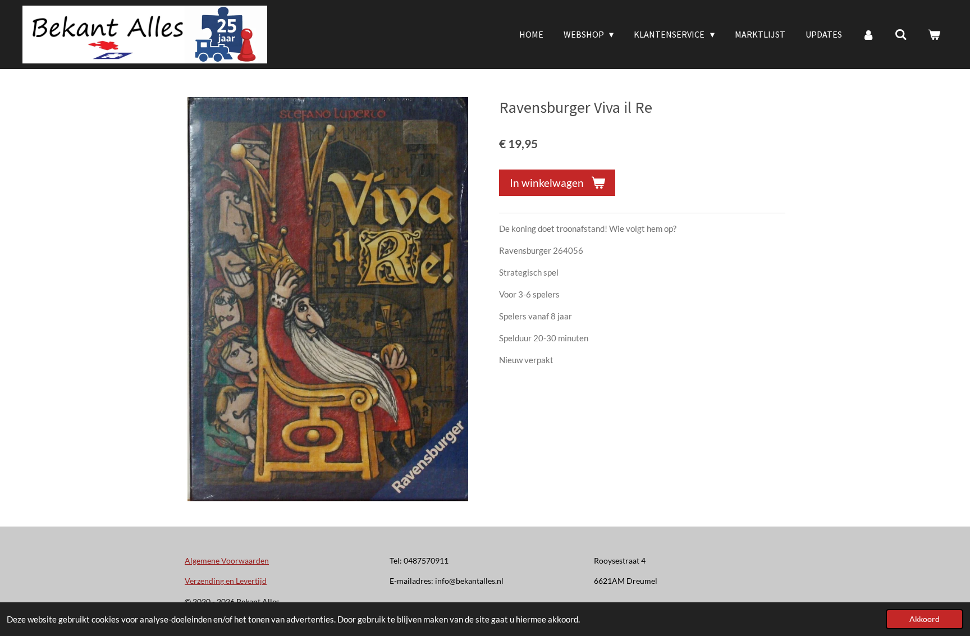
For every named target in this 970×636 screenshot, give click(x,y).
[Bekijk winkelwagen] (934, 34)
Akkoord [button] (924, 619)
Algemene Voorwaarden (227, 560)
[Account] (868, 34)
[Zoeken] (900, 34)
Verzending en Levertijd (226, 580)
